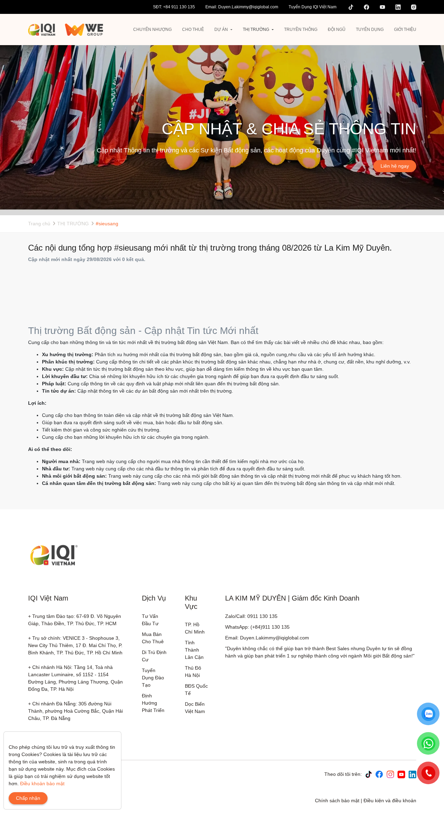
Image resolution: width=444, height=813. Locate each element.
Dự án (221, 29)
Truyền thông (300, 29)
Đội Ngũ (336, 29)
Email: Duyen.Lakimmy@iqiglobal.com (241, 7)
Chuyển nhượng (152, 29)
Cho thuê (193, 29)
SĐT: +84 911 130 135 (174, 7)
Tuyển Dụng (370, 29)
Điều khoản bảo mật (42, 783)
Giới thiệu (405, 29)
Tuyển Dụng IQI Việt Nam (312, 7)
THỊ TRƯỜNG (256, 29)
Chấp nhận (28, 798)
